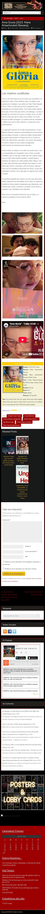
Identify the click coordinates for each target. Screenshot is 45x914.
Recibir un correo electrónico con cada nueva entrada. (21, 568)
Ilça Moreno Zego (8, 422)
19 (16, 847)
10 (5, 845)
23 (38, 847)
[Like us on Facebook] (10, 631)
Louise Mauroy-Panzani (24, 422)
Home (16, 18)
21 (27, 847)
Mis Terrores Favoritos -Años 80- (12, 885)
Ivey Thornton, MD (7, 744)
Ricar (4, 28)
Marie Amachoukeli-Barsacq (11, 425)
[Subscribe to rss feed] (5, 631)
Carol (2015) (6, 892)
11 (10, 845)
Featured (27, 28)
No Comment (36, 28)
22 (32, 847)
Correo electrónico (31, 551)
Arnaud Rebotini (29, 416)
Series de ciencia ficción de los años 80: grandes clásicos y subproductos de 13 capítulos (21, 876)
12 (16, 845)
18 (10, 847)
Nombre (28, 546)
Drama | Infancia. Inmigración (11, 419)
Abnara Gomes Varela (14, 416)
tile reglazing (5, 711)
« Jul (3, 853)
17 (5, 847)
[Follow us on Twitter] (14, 631)
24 (5, 849)
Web (26, 556)
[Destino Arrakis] (23, 7)
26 (16, 849)
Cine (21, 18)
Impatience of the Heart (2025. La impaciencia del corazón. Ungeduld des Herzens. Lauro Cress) (22, 492)
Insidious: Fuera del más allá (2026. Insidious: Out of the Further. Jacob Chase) (9, 460)
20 (21, 847)
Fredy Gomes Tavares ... (31, 419)
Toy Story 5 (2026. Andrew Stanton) (18, 724)
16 (38, 845)
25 (10, 849)
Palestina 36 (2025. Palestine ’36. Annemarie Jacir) (22, 459)
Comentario (6, 520)
